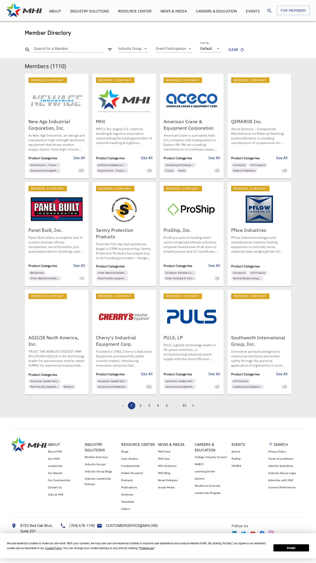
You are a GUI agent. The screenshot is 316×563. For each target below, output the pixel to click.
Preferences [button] (146, 548)
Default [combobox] (206, 48)
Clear (233, 50)
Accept (291, 548)
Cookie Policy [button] (53, 548)
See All (79, 158)
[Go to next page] (193, 405)
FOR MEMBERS (293, 10)
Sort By (204, 43)
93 (184, 405)
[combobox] (133, 48)
